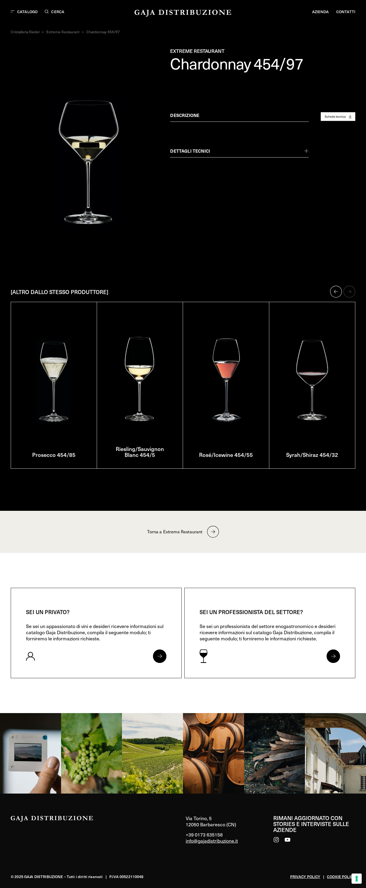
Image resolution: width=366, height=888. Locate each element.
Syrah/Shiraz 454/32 (312, 455)
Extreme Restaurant (62, 31)
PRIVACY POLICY (305, 876)
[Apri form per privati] (159, 656)
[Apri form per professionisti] (333, 656)
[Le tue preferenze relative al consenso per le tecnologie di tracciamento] (357, 879)
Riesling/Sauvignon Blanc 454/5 (140, 452)
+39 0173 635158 (204, 834)
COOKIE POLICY (341, 876)
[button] (336, 292)
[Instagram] (276, 840)
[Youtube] (287, 840)
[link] (30, 753)
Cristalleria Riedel (25, 31)
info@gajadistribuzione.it (212, 840)
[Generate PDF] (338, 116)
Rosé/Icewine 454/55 (226, 455)
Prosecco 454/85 (54, 455)
